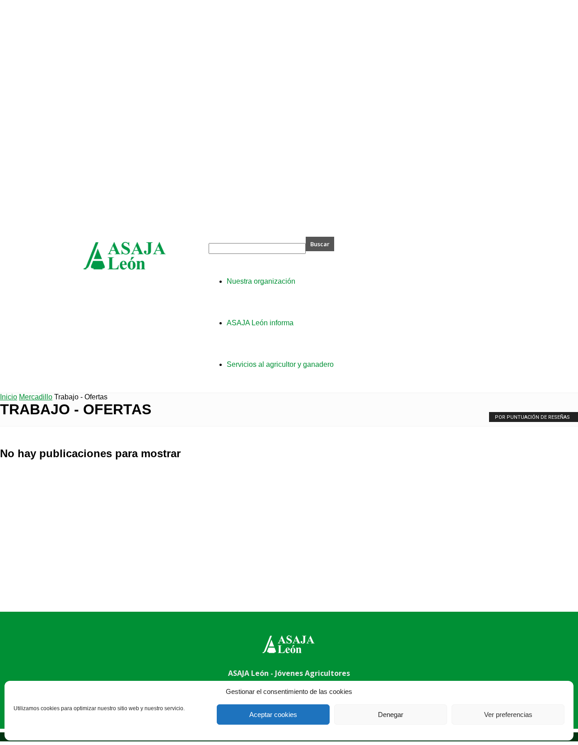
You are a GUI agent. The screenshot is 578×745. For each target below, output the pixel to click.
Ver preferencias (508, 714)
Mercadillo (35, 397)
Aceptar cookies (273, 714)
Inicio (8, 397)
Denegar (390, 714)
